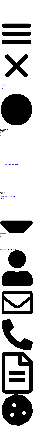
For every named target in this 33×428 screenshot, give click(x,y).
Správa (1, 235)
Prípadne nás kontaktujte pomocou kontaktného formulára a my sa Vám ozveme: (7, 196)
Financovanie (3, 15)
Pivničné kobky (4, 85)
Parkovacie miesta (5, 12)
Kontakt (2, 88)
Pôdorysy (2, 13)
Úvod (2, 10)
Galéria (2, 14)
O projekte (3, 86)
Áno (1, 236)
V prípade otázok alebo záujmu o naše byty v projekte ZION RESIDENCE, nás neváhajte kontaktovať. (9, 164)
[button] (16, 49)
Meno (1, 197)
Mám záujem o (1, 199)
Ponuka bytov (3, 83)
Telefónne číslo (1, 198)
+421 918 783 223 (4, 193)
